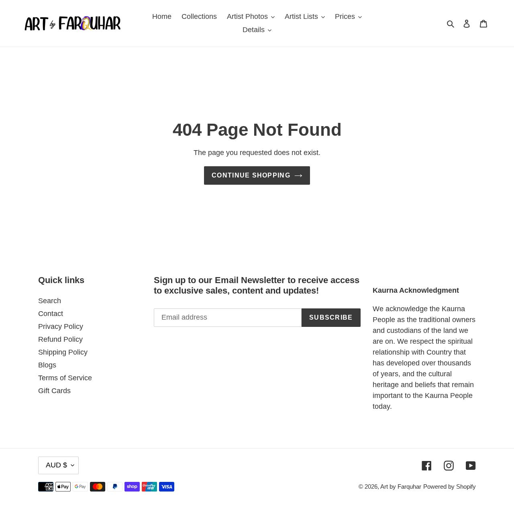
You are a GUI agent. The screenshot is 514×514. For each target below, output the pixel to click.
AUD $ (56, 465)
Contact (50, 314)
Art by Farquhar (400, 486)
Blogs (47, 365)
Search (49, 301)
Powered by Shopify (449, 486)
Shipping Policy (63, 352)
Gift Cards (54, 391)
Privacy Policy (60, 326)
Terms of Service (65, 378)
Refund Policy (60, 339)
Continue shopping (251, 175)
